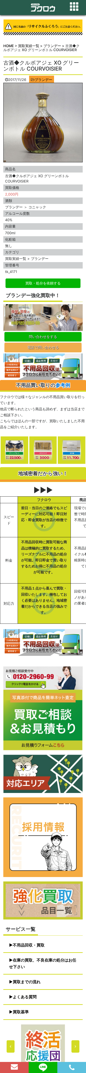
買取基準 (21, 1012)
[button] (43, 1046)
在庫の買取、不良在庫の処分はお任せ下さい (42, 963)
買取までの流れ (27, 981)
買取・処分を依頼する (43, 283)
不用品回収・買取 (29, 945)
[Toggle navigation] (74, 6)
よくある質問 (25, 996)
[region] (43, 1046)
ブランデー (43, 79)
